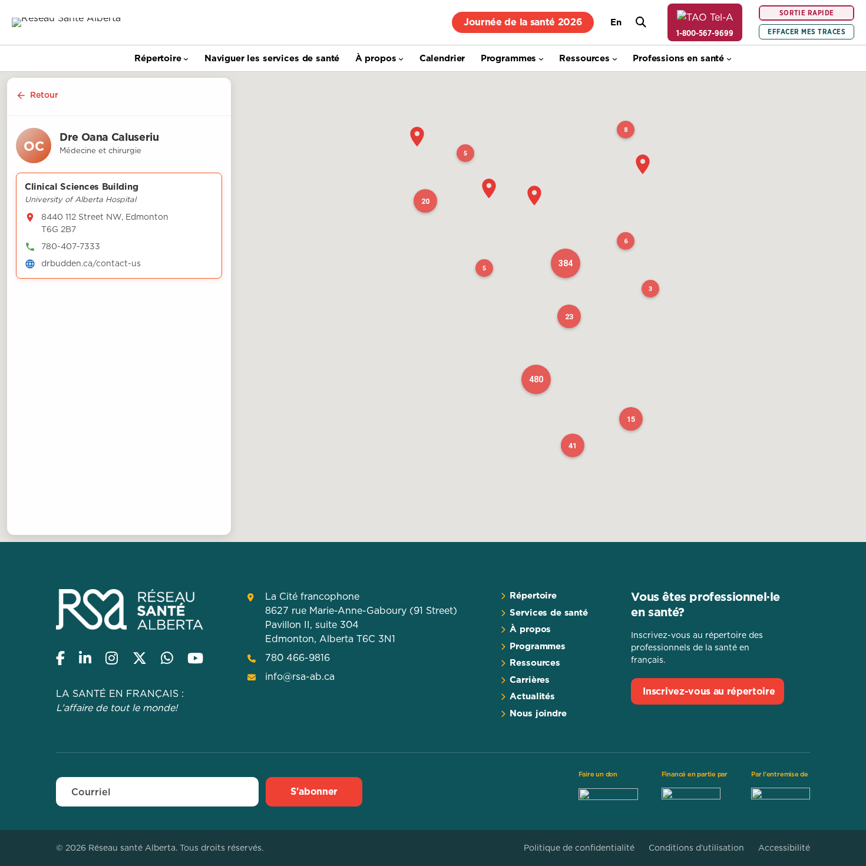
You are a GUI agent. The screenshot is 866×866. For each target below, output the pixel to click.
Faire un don (598, 774)
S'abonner (314, 791)
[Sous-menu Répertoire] (186, 58)
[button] (417, 136)
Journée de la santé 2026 (523, 21)
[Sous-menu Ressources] (614, 58)
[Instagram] (111, 658)
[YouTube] (195, 658)
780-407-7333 (70, 246)
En (616, 22)
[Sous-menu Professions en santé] (729, 58)
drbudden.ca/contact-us (91, 263)
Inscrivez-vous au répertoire (709, 691)
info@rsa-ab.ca (300, 676)
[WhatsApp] (167, 658)
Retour (44, 95)
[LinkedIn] (85, 658)
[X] (140, 658)
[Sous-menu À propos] (401, 58)
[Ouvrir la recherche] (641, 22)
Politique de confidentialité (579, 848)
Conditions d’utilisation (696, 848)
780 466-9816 (297, 657)
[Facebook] (60, 658)
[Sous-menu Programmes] (541, 58)
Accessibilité (784, 848)
